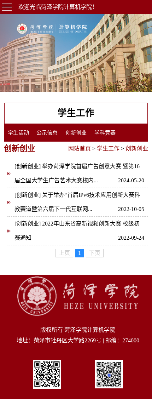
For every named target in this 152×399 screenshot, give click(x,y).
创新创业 (76, 133)
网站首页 (79, 149)
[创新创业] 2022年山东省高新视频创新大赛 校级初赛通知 (79, 231)
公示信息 (47, 133)
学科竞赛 (105, 133)
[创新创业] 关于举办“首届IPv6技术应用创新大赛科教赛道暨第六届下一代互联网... (79, 202)
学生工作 (108, 149)
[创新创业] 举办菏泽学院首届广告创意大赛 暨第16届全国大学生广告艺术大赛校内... (79, 173)
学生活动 (18, 133)
